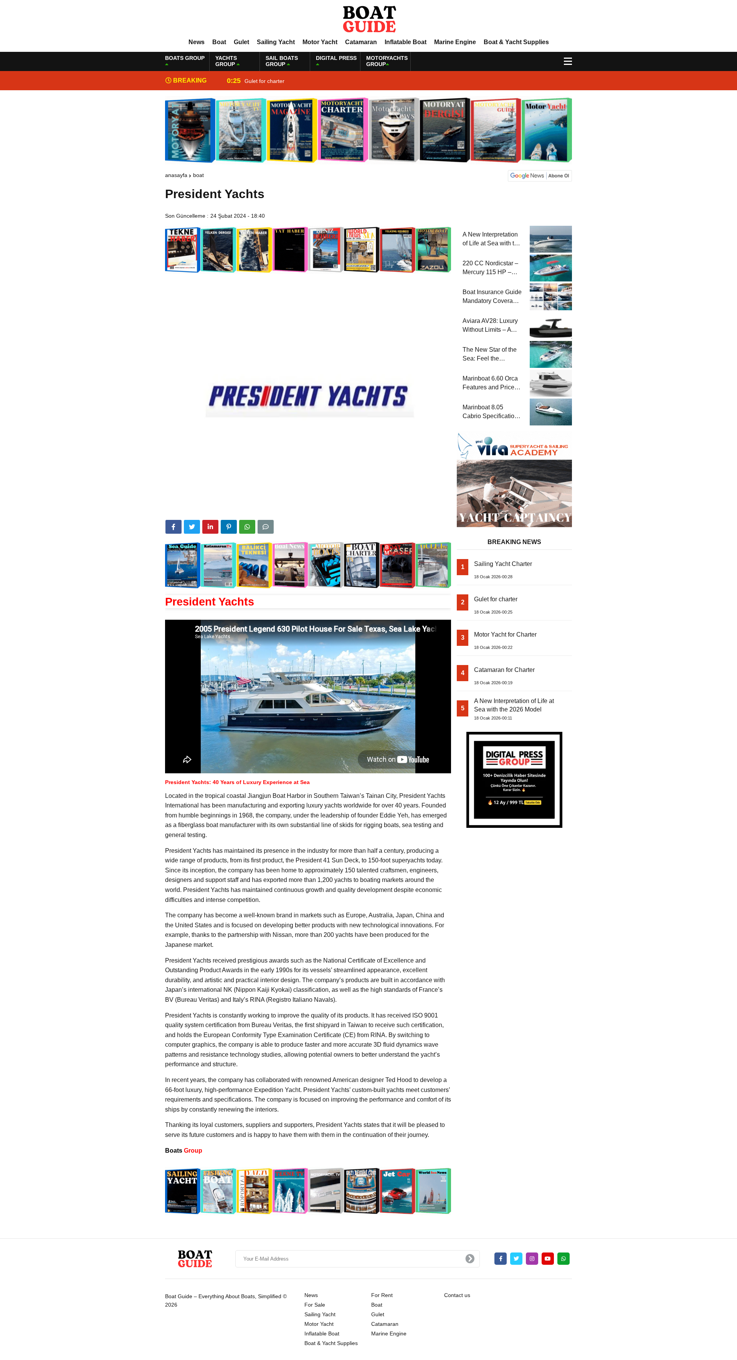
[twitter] (191, 527)
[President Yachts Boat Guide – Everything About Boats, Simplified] (368, 19)
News (196, 42)
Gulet (241, 42)
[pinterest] (228, 527)
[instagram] (532, 1258)
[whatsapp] (563, 1258)
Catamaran (361, 42)
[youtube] (548, 1258)
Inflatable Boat (405, 42)
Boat (219, 42)
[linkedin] (210, 527)
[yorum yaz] (265, 527)
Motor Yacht (319, 42)
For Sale (314, 1305)
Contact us (457, 1295)
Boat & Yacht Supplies (516, 42)
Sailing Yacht (276, 42)
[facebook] (173, 527)
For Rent (382, 1295)
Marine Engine (455, 42)
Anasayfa (176, 175)
